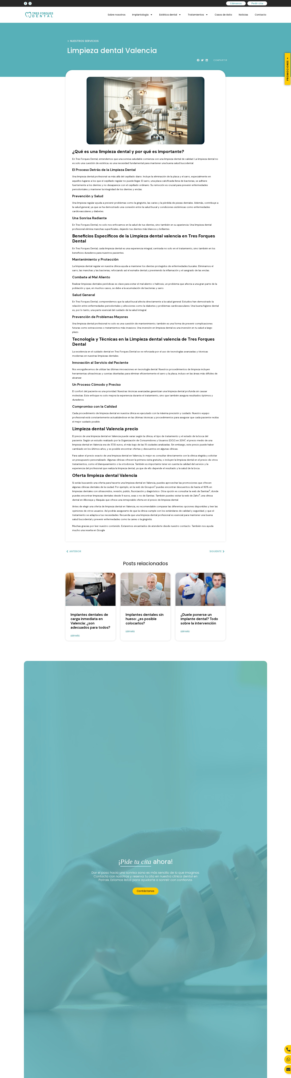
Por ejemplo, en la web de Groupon (134, 487)
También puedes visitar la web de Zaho (177, 495)
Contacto (260, 14)
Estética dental (168, 14)
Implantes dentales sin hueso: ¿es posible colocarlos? (145, 618)
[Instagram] (30, 3)
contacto (185, 526)
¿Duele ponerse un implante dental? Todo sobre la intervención (199, 618)
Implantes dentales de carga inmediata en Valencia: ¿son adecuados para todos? (90, 621)
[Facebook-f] (25, 3)
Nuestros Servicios (84, 41)
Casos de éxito (223, 14)
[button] (198, 60)
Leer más (75, 635)
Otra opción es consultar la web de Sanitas (185, 491)
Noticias (243, 14)
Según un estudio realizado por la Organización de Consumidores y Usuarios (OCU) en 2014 (134, 440)
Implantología (140, 14)
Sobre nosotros (116, 14)
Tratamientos (196, 14)
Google (101, 530)
